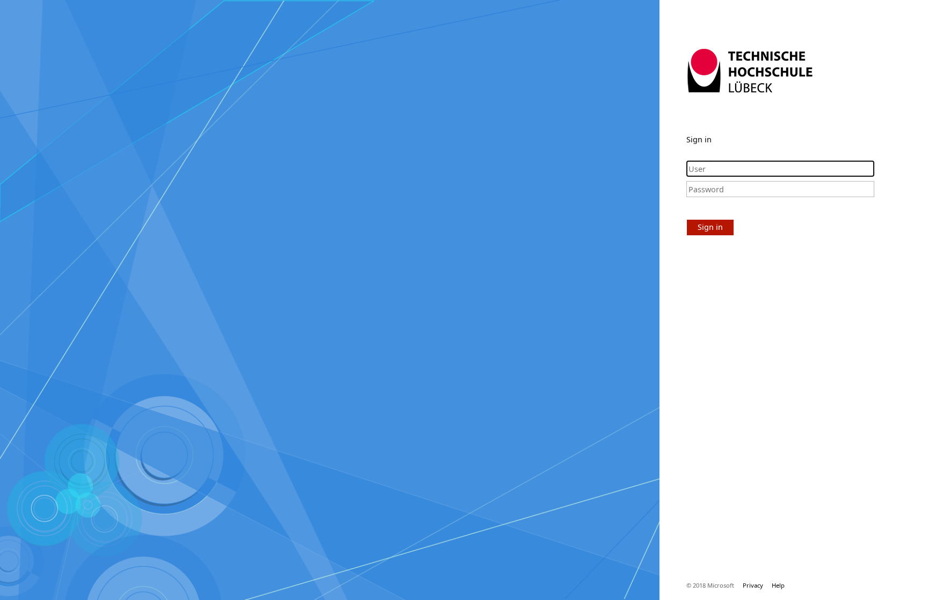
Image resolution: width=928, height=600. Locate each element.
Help (778, 585)
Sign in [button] (710, 227)
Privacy (753, 585)
